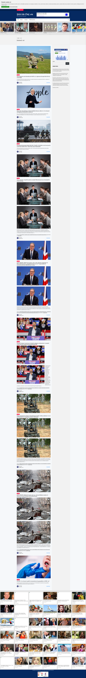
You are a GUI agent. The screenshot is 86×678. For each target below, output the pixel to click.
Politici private (32, 19)
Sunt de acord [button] (4, 6)
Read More (48, 82)
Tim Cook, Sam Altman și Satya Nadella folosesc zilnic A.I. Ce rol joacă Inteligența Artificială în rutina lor (33, 111)
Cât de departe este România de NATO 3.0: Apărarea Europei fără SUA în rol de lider (33, 77)
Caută (54, 61)
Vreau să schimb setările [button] (13, 6)
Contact (25, 19)
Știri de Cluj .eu (25, 14)
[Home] (18, 19)
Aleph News (19, 235)
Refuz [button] (8, 6)
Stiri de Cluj (20, 82)
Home (21, 19)
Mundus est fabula (55, 87)
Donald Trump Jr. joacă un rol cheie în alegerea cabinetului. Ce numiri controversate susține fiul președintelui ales (33, 344)
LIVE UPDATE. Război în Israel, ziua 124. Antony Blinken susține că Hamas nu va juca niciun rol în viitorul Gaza (32, 495)
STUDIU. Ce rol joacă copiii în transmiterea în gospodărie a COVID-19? (33, 581)
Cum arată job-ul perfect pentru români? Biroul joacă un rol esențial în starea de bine (33, 180)
